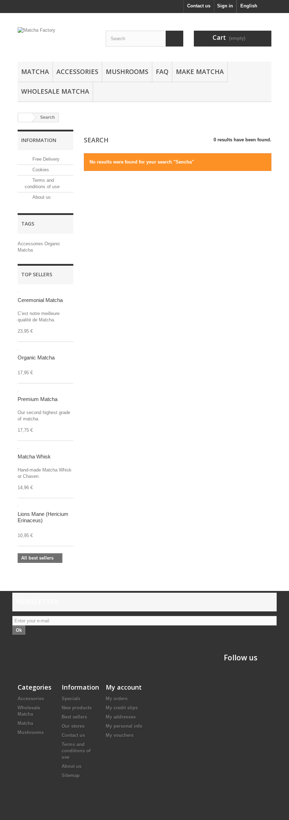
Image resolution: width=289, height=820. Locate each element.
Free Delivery (45, 159)
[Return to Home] (25, 117)
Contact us (198, 5)
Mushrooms (127, 71)
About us (41, 197)
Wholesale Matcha (55, 91)
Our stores (73, 726)
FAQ (162, 71)
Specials (71, 698)
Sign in (225, 5)
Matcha (35, 71)
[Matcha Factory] (56, 40)
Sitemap (71, 775)
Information (38, 140)
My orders (117, 698)
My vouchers (120, 735)
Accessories (77, 71)
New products (77, 707)
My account (124, 687)
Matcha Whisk (34, 457)
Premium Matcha (37, 399)
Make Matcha (200, 71)
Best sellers (74, 717)
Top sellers (36, 274)
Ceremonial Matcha (40, 300)
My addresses (121, 717)
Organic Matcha (36, 357)
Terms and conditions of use (76, 751)
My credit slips (122, 707)
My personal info (124, 726)
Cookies (40, 169)
